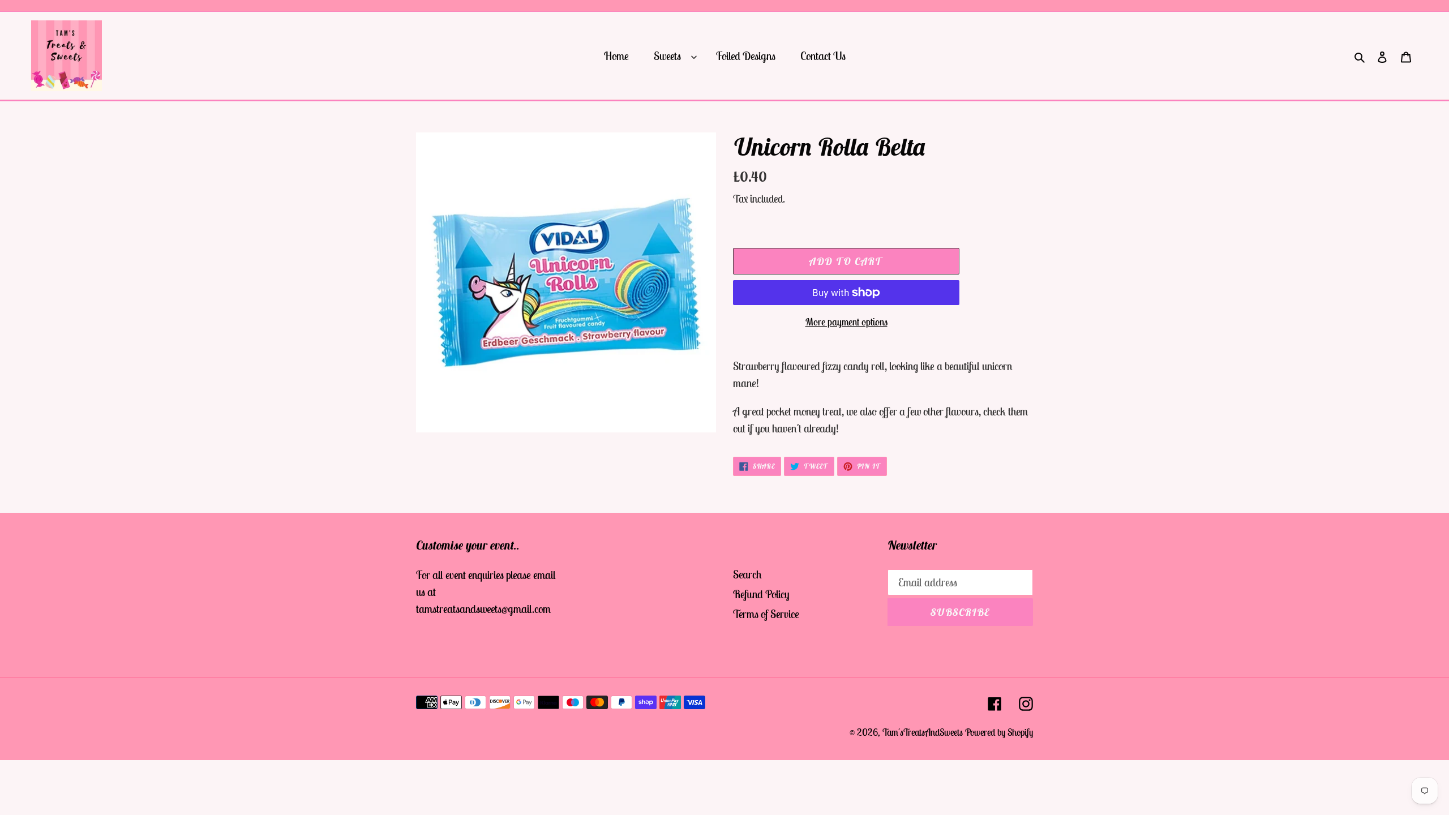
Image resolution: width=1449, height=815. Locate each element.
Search (747, 574)
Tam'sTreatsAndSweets (922, 732)
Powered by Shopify (999, 732)
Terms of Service (766, 614)
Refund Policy (761, 594)
